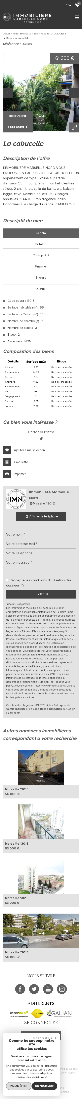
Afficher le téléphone (43, 516)
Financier (41, 266)
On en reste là (42, 1038)
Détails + (41, 244)
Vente (15, 33)
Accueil (6, 33)
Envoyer (41, 594)
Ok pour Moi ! (44, 1086)
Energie (41, 278)
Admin (71, 1072)
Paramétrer (18, 1086)
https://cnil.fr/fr (44, 658)
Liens (64, 1072)
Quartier (41, 289)
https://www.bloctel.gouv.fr (50, 685)
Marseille (44, 33)
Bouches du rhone (29, 33)
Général (41, 233)
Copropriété (41, 255)
